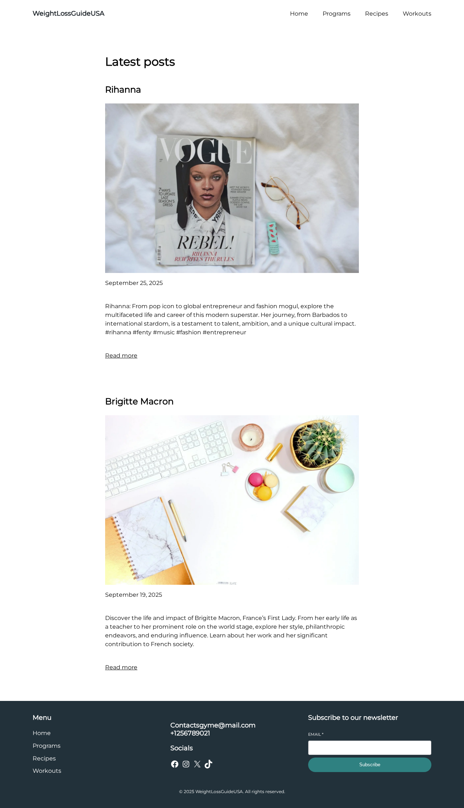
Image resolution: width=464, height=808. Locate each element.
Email (315, 734)
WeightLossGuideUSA (68, 13)
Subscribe (369, 764)
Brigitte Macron (139, 401)
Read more (121, 355)
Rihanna (123, 89)
